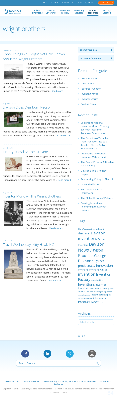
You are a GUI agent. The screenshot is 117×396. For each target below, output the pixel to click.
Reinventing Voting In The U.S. (97, 179)
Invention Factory (65, 11)
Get (90, 58)
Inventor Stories (89, 99)
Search (91, 3)
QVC (102, 302)
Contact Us (67, 3)
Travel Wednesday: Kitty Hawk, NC (28, 244)
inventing (83, 269)
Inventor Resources (92, 11)
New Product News (93, 292)
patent (95, 294)
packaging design (84, 295)
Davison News (88, 83)
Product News (88, 104)
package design (106, 292)
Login (79, 3)
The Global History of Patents (97, 198)
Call (50, 3)
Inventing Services (79, 11)
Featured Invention (91, 88)
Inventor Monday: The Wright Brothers (32, 196)
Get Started (105, 2)
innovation (104, 265)
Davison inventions (91, 235)
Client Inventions (37, 11)
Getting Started (107, 11)
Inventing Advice (89, 93)
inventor (100, 284)
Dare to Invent (97, 229)
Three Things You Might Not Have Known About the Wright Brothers (34, 56)
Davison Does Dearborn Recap (26, 107)
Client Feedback (89, 78)
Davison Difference (51, 11)
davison (84, 233)
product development (96, 298)
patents (103, 294)
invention (86, 274)
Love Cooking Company (99, 288)
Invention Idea (97, 280)
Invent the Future (90, 184)
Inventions (86, 284)
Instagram (92, 354)
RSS (83, 336)
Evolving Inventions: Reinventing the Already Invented (93, 207)
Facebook (25, 354)
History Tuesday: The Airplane (25, 151)
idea (93, 266)
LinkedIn (47, 354)
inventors (83, 288)
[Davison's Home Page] (13, 11)
